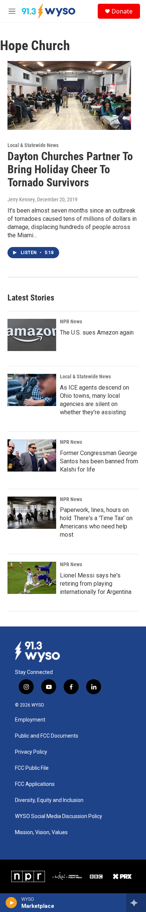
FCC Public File (32, 768)
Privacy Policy (31, 752)
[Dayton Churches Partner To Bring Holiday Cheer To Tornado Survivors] (69, 95)
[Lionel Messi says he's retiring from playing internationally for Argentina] (31, 578)
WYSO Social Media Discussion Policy (58, 816)
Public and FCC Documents (46, 736)
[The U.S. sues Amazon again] (31, 335)
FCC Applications (35, 784)
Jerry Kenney (21, 199)
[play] (11, 902)
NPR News (71, 321)
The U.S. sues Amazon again (97, 332)
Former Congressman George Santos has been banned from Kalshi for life (99, 461)
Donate (122, 11)
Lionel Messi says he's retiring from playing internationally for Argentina (95, 583)
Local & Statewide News (32, 145)
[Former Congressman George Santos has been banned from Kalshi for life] (31, 455)
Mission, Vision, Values (41, 832)
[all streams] (136, 902)
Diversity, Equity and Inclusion (49, 800)
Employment (30, 720)
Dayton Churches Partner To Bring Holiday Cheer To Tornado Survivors (70, 169)
